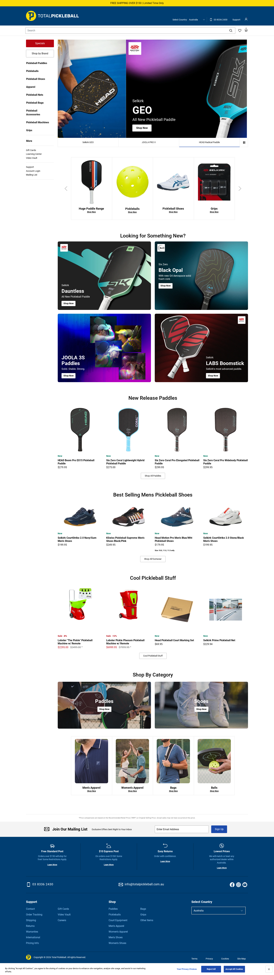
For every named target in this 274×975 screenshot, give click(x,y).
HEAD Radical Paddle (209, 142)
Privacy (209, 958)
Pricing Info (32, 943)
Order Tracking (34, 914)
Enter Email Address (168, 829)
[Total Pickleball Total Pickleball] (52, 16)
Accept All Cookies (234, 969)
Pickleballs (32, 71)
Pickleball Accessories (33, 112)
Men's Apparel (116, 925)
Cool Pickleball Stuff (153, 655)
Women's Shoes (117, 943)
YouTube (245, 885)
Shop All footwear (153, 559)
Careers (62, 920)
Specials (40, 43)
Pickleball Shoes (35, 78)
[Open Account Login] (246, 19)
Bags (143, 908)
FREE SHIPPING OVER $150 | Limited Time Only (137, 3)
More (29, 140)
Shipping (31, 920)
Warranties (32, 931)
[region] (137, 969)
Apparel (30, 86)
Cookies (225, 958)
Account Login (33, 171)
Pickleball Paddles (36, 63)
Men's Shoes (116, 937)
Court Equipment (118, 920)
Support (236, 19)
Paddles (113, 908)
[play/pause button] (244, 142)
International (33, 937)
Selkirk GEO (88, 142)
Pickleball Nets (34, 94)
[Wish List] (240, 30)
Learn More (52, 865)
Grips (29, 130)
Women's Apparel (118, 931)
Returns (30, 925)
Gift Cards (31, 150)
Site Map (241, 958)
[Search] (231, 30)
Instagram (238, 885)
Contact (30, 908)
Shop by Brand (40, 53)
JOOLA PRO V (149, 142)
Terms (194, 958)
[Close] (268, 969)
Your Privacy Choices (187, 969)
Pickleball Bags (35, 102)
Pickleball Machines (37, 122)
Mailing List (31, 174)
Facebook (232, 885)
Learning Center (34, 154)
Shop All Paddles (153, 476)
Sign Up (219, 829)
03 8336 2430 (218, 20)
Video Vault (31, 158)
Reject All (211, 969)
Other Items (146, 920)
